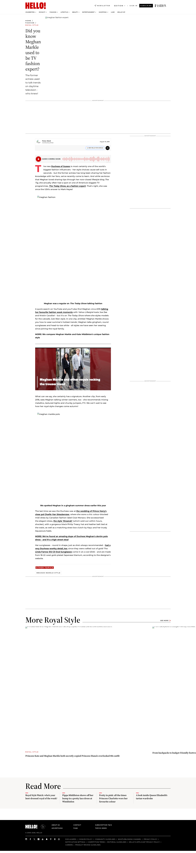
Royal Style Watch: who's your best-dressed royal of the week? (41, 797)
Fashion (53, 12)
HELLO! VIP (121, 12)
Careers (69, 845)
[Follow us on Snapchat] (47, 839)
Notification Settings (75, 842)
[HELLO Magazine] (35, 5)
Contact (77, 825)
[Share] (108, 148)
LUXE (113, 12)
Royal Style (32, 25)
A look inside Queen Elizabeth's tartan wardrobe (151, 797)
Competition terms (96, 842)
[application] (73, 369)
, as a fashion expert (67, 186)
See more (164, 620)
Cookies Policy (85, 839)
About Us (56, 825)
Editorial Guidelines (116, 842)
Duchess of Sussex (60, 166)
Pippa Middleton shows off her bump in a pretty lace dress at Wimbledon (77, 798)
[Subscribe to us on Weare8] (55, 839)
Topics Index (101, 828)
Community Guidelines (105, 839)
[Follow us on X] (34, 839)
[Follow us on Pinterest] (51, 839)
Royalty (42, 12)
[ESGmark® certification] (41, 827)
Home (28, 21)
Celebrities (30, 12)
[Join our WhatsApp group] (59, 839)
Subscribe (146, 5)
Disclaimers (70, 839)
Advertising (57, 828)
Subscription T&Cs (103, 825)
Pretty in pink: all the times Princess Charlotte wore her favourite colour (113, 798)
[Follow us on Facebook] (30, 839)
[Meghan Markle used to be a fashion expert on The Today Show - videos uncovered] (160, 5)
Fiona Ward (46, 141)
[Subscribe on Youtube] (43, 839)
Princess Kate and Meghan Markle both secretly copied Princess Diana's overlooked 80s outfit (72, 755)
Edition (118, 6)
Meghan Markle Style (48, 573)
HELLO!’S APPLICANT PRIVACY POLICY (144, 842)
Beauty (75, 12)
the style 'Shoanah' (62, 521)
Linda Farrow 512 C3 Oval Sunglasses (53, 552)
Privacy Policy (150, 839)
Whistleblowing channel (129, 839)
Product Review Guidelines (87, 845)
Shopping (103, 12)
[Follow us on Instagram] (26, 839)
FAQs (75, 828)
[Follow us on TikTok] (38, 839)
